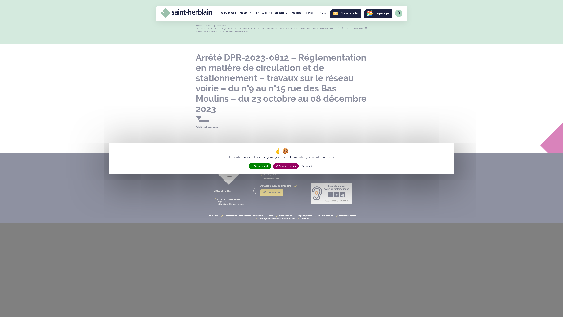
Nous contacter (349, 13)
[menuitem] (236, 13)
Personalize (308, 166)
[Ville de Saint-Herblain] (186, 17)
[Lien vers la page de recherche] (398, 13)
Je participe (382, 13)
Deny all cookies (287, 166)
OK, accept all (260, 166)
